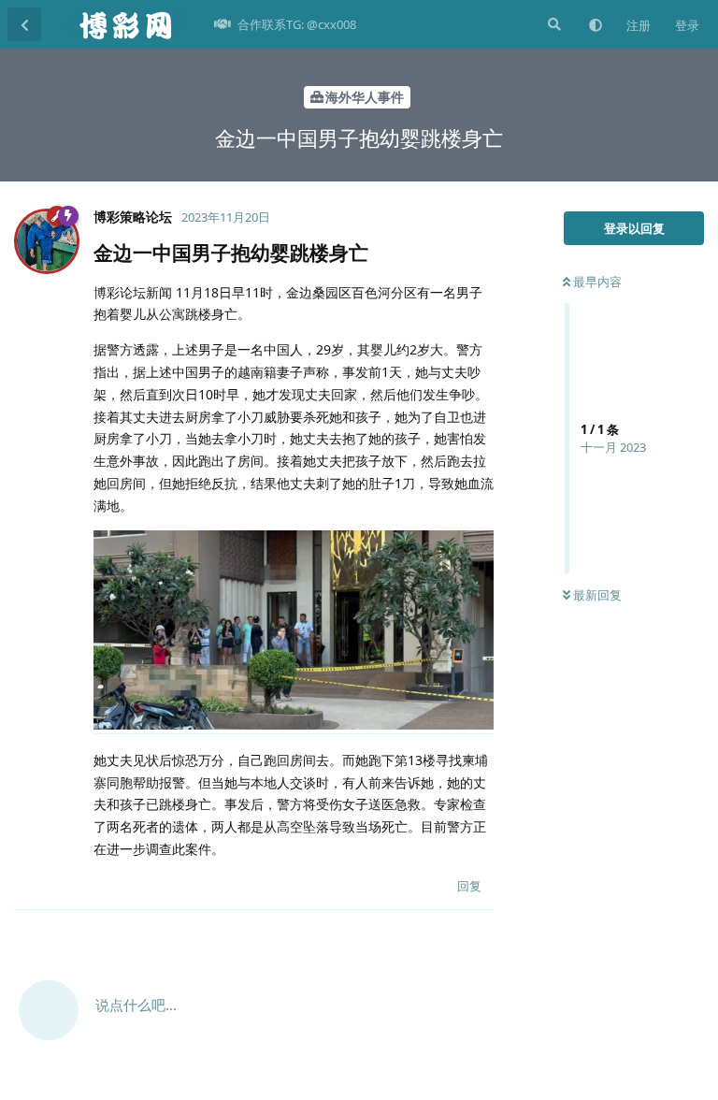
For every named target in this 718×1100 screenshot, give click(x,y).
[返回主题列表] (24, 24)
